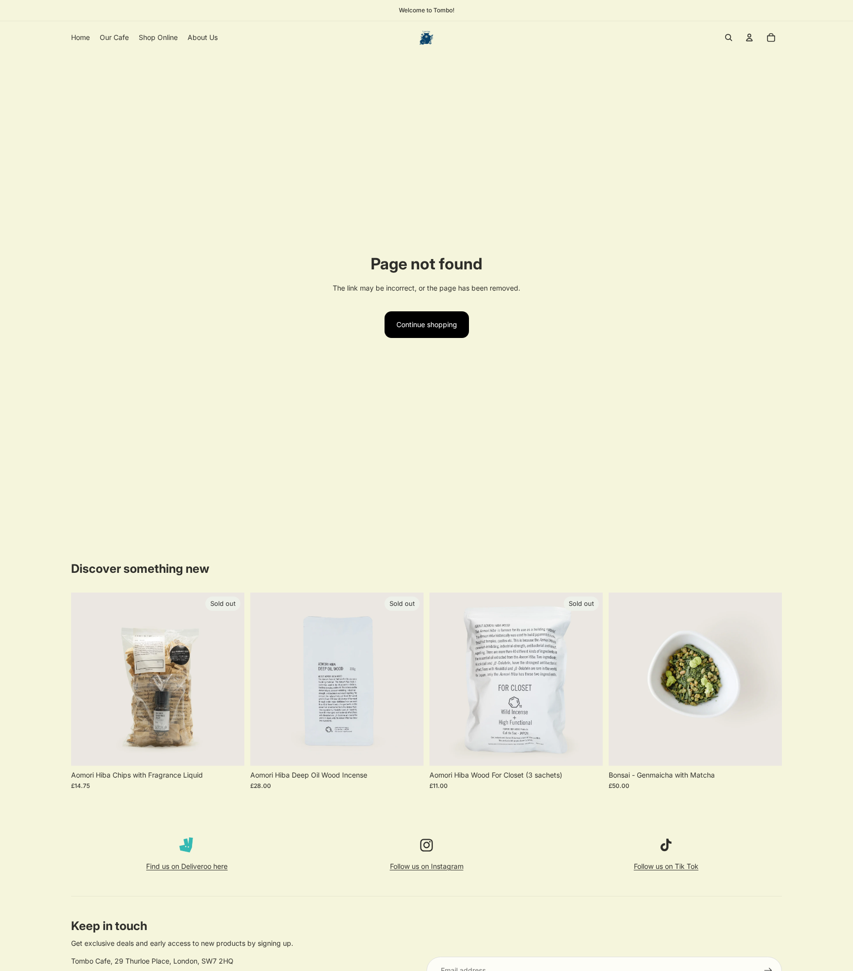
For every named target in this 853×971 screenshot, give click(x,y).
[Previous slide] (623, 679)
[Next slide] (767, 679)
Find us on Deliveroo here (187, 866)
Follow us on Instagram (427, 866)
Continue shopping (426, 324)
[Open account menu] (749, 37)
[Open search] (728, 37)
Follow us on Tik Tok (666, 866)
